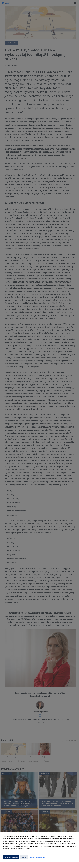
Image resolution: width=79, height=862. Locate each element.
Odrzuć (24, 857)
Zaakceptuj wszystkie (11, 857)
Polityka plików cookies (37, 857)
